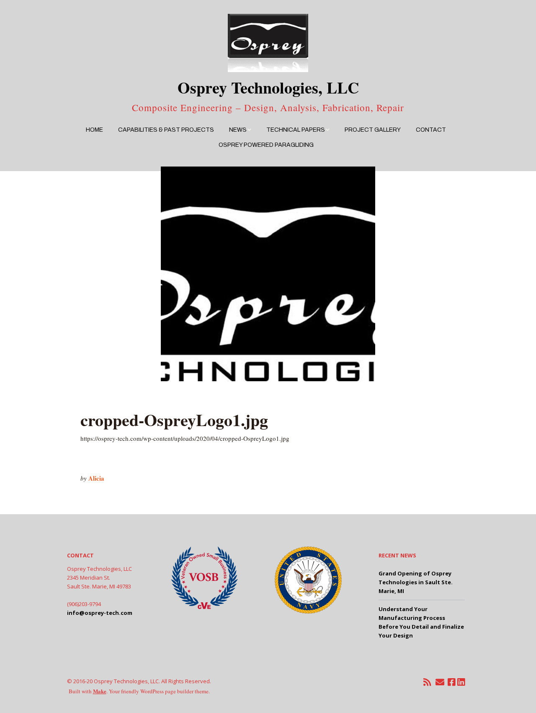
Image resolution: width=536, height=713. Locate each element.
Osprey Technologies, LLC (268, 87)
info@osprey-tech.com (99, 613)
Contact (431, 130)
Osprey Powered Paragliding (266, 145)
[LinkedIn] (461, 682)
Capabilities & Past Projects (166, 130)
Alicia (96, 478)
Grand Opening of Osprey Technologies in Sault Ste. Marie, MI (416, 582)
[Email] (440, 682)
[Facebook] (451, 682)
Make (99, 691)
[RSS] (427, 682)
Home (94, 130)
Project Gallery (373, 130)
